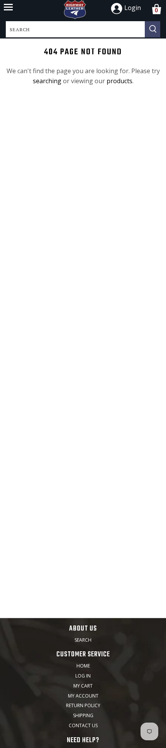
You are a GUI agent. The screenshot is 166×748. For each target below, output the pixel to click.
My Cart (83, 686)
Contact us (83, 725)
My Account (83, 696)
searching (47, 81)
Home (83, 665)
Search (83, 640)
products (119, 81)
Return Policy (83, 705)
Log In (83, 676)
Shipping (83, 715)
